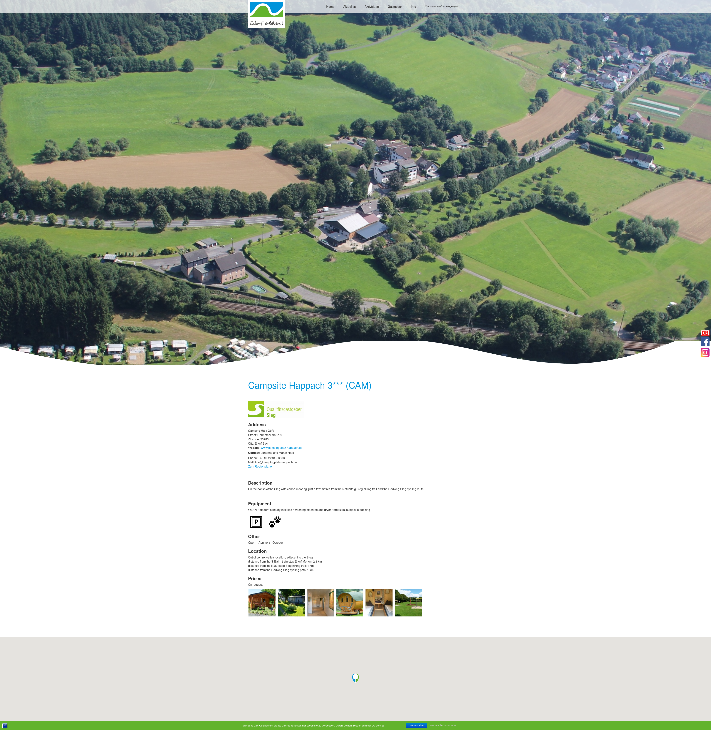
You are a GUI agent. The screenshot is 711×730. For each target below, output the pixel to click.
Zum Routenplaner (260, 466)
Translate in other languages (441, 6)
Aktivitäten (372, 6)
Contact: (254, 453)
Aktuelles (349, 6)
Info (413, 6)
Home (330, 6)
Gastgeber (395, 6)
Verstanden (417, 725)
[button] (355, 678)
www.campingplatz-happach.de (281, 447)
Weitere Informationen (443, 725)
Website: (254, 448)
